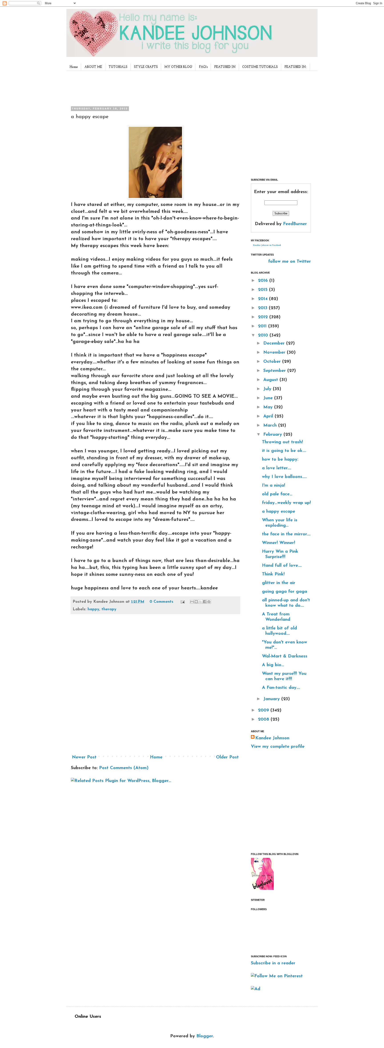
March (270, 425)
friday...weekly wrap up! (286, 503)
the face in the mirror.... (286, 534)
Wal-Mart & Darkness (284, 656)
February (273, 434)
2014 (263, 299)
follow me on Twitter (289, 261)
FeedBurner (295, 224)
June (268, 398)
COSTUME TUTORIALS (260, 67)
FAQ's (203, 67)
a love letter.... (276, 468)
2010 (264, 335)
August (271, 380)
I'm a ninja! (273, 485)
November (275, 352)
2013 (263, 308)
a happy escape (278, 511)
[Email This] (192, 601)
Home (74, 67)
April (269, 416)
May (268, 407)
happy (93, 609)
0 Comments (161, 602)
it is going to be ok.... (284, 451)
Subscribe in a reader (273, 963)
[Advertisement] (154, 88)
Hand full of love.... (282, 565)
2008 (264, 719)
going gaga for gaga (284, 591)
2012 (263, 317)
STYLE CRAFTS (146, 67)
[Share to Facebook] (204, 601)
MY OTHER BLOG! (178, 67)
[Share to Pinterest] (209, 601)
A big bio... (273, 665)
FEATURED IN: (295, 67)
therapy (109, 609)
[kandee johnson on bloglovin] (262, 889)
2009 (264, 710)
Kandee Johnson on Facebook (267, 245)
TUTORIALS (118, 67)
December (274, 343)
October (272, 361)
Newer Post (84, 757)
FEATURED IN (225, 67)
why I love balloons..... (284, 477)
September (275, 371)
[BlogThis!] (196, 601)
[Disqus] (155, 686)
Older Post (227, 757)
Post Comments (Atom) (123, 768)
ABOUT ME (93, 67)
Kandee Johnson (272, 738)
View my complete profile (277, 746)
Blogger (204, 1036)
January (272, 699)
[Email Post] (182, 602)
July (268, 389)
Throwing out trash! (282, 442)
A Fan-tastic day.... (281, 687)
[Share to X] (200, 601)
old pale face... (277, 494)
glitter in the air (278, 583)
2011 (263, 326)
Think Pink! (273, 574)
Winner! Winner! (278, 543)
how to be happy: (280, 459)
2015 (263, 290)
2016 (263, 280)
